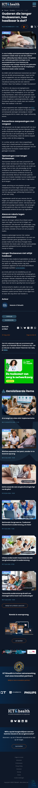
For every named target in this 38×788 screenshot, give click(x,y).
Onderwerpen (19, 763)
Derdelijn (12, 10)
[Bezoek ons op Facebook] (19, 721)
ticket (5, 350)
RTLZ (32, 108)
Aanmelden (19, 746)
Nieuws (6, 10)
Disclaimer (19, 769)
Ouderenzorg (9, 320)
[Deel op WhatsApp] (35, 328)
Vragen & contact (19, 757)
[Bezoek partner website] (9, 692)
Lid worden (19, 641)
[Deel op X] (35, 27)
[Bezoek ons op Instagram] (26, 721)
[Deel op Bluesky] (25, 328)
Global (19, 775)
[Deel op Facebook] (28, 328)
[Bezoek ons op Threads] (12, 721)
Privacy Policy (19, 766)
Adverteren (19, 760)
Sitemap (19, 772)
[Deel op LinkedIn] (32, 328)
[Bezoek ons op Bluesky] (15, 721)
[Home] (2, 10)
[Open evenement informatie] (33, 783)
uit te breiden (20, 268)
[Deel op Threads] (32, 27)
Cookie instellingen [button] (19, 778)
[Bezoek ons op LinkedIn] (23, 721)
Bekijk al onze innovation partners (19, 680)
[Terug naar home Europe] (10, 4)
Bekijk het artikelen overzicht (14, 606)
